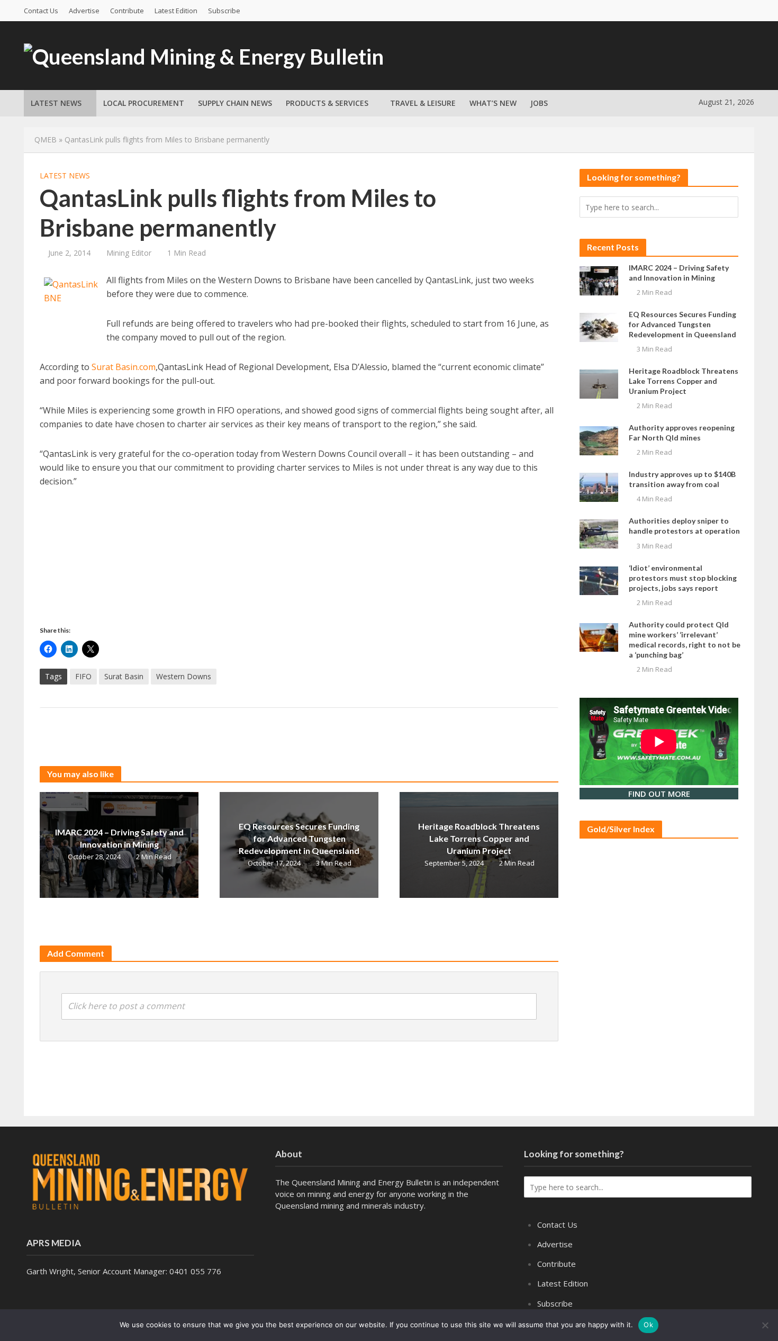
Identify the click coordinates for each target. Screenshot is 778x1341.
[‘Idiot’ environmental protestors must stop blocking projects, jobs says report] (599, 579)
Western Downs (183, 676)
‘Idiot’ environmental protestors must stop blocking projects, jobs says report (683, 577)
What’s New (493, 103)
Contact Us (41, 10)
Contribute (127, 10)
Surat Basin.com (124, 367)
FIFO (83, 676)
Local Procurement (143, 103)
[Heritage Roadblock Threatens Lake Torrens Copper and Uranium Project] (599, 382)
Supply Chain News (235, 103)
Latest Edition (176, 10)
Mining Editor (128, 253)
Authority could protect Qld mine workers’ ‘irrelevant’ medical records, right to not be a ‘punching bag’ (684, 639)
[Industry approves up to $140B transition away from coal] (599, 486)
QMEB (45, 139)
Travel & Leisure (423, 103)
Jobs (539, 103)
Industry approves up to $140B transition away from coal (682, 479)
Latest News (56, 103)
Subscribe (224, 10)
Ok (648, 1324)
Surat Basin (123, 676)
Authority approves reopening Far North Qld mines (682, 432)
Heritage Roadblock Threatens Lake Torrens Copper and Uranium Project (479, 838)
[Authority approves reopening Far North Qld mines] (599, 440)
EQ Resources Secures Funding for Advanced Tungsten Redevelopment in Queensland (299, 838)
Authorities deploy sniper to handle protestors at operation (684, 525)
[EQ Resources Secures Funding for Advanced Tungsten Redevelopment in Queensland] (599, 326)
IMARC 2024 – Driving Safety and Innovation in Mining (119, 838)
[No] (764, 1325)
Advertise (84, 10)
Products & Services (327, 103)
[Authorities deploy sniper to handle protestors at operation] (599, 533)
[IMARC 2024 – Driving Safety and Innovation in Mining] (599, 279)
